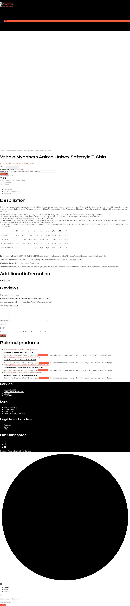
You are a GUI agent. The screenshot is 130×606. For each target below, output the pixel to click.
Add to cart (4, 173)
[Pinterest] (5, 178)
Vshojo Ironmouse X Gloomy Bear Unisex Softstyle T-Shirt (23, 367)
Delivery (7, 394)
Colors (3, 169)
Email (2, 328)
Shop (6, 11)
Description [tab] (8, 189)
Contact (7, 13)
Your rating (4, 306)
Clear (21, 169)
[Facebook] (1, 178)
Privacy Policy (9, 411)
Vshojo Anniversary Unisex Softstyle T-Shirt (19, 352)
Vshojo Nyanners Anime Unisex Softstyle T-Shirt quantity (20, 171)
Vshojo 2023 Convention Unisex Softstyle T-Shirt (20, 375)
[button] (4, 17)
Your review (4, 321)
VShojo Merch (11, 151)
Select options (43, 355)
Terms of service (10, 407)
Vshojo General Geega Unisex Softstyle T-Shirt (20, 360)
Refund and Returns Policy (14, 392)
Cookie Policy (9, 409)
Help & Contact (10, 390)
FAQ (5, 429)
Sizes (3, 167)
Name (2, 324)
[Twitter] (3, 178)
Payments (8, 396)
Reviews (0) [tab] (8, 193)
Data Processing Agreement (14, 413)
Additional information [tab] (12, 191)
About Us (7, 425)
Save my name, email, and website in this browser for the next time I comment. (30, 332)
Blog (6, 427)
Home (6, 9)
